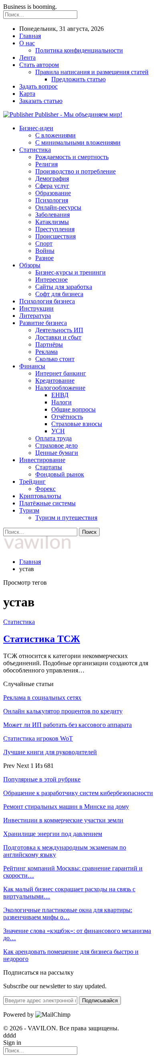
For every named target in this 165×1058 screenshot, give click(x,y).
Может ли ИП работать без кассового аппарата (67, 724)
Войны (44, 250)
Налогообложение (60, 387)
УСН (58, 431)
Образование (53, 193)
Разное (44, 257)
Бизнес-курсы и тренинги (70, 272)
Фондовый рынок (59, 474)
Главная (30, 35)
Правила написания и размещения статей (92, 72)
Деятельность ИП (59, 330)
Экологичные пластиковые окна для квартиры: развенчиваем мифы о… (67, 914)
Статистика (35, 149)
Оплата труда (53, 438)
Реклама (46, 351)
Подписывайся (100, 1000)
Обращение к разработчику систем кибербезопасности (78, 792)
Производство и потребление (75, 171)
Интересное (51, 279)
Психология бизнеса (47, 301)
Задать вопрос (38, 86)
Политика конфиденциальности (79, 50)
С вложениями (55, 135)
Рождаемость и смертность (72, 156)
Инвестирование (42, 459)
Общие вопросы (73, 409)
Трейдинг (32, 481)
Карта (27, 93)
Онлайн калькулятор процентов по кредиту (63, 711)
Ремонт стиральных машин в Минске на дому (66, 806)
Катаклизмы (52, 221)
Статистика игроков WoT (38, 738)
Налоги (61, 402)
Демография (52, 178)
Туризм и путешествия (66, 517)
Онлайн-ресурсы (58, 207)
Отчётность (67, 416)
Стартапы (48, 467)
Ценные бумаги (56, 452)
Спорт (43, 243)
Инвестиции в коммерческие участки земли (63, 820)
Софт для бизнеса (59, 294)
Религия (46, 164)
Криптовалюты (40, 496)
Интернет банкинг (60, 373)
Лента (27, 57)
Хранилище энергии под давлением (52, 833)
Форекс (45, 488)
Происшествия (55, 236)
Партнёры (49, 344)
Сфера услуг (52, 185)
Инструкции (36, 308)
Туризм (29, 510)
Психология (51, 200)
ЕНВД (59, 395)
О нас (27, 43)
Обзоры (29, 265)
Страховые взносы (76, 423)
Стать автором (39, 64)
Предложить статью (78, 79)
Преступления (54, 229)
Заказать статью (40, 100)
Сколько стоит (54, 358)
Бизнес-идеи (36, 128)
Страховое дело (56, 445)
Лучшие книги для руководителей (50, 752)
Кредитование (54, 380)
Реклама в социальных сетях (42, 697)
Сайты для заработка (63, 286)
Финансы (32, 366)
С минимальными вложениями (78, 142)
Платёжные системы (47, 503)
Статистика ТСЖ (41, 639)
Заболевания (52, 214)
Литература (35, 315)
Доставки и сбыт (58, 337)
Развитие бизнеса (43, 322)
